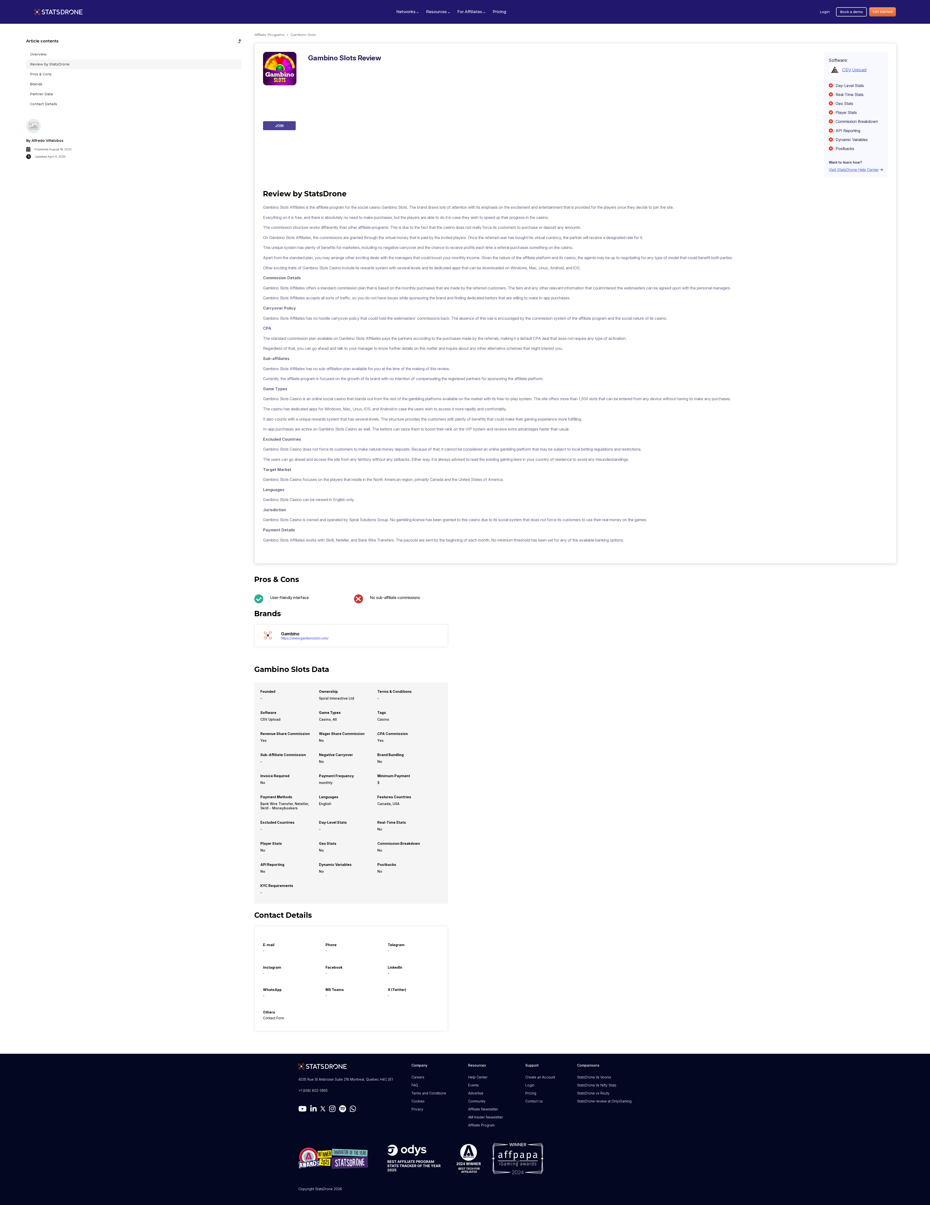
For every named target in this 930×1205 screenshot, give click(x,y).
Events (473, 1085)
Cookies (418, 1101)
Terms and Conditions (428, 1093)
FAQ (414, 1085)
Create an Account (540, 1077)
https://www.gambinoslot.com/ (304, 638)
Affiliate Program (481, 1125)
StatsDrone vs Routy (593, 1093)
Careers (417, 1077)
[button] (407, 12)
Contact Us (534, 1101)
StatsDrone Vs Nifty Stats (596, 1085)
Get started (882, 11)
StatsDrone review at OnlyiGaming (604, 1101)
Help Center (478, 1077)
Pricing (530, 1093)
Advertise (475, 1093)
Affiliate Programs (269, 34)
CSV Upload (854, 69)
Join (279, 126)
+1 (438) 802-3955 (313, 1090)
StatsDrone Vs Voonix (594, 1077)
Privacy (417, 1109)
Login (825, 12)
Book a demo (851, 12)
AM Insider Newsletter (485, 1117)
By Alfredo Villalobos (44, 140)
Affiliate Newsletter (483, 1109)
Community (477, 1101)
